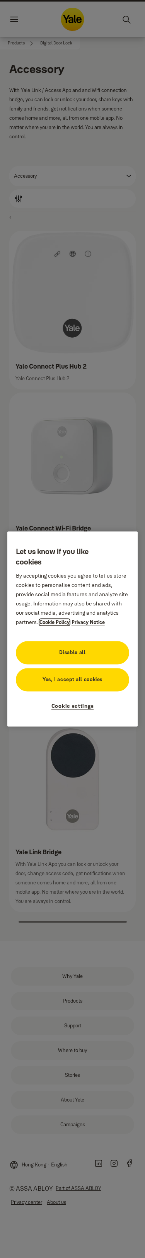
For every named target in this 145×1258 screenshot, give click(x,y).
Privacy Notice (88, 622)
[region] (72, 628)
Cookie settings (72, 706)
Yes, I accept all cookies (72, 680)
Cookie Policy (54, 622)
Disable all (72, 652)
